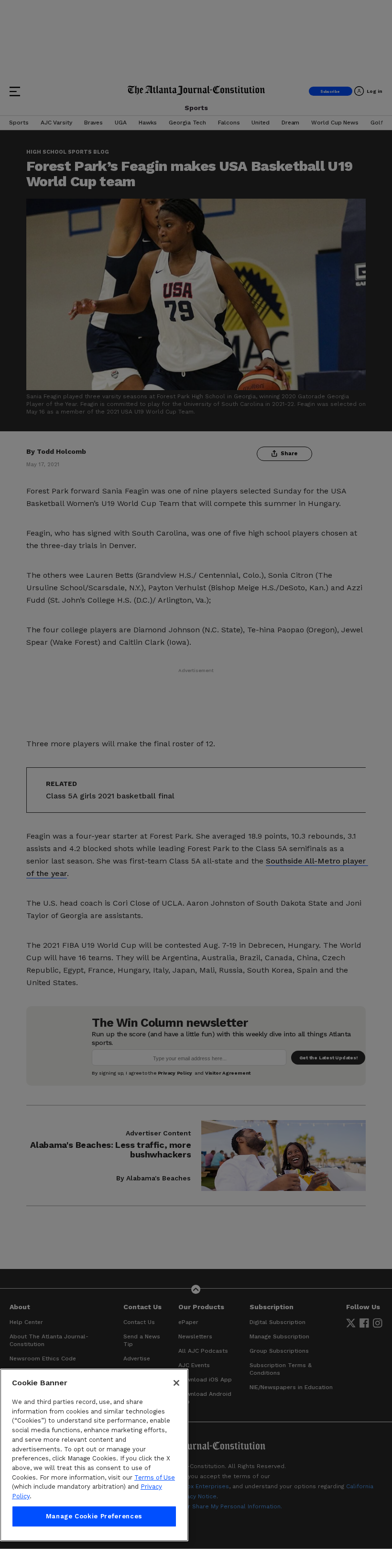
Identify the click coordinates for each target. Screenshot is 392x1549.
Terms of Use (154, 1477)
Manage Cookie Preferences (94, 1516)
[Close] (176, 1382)
